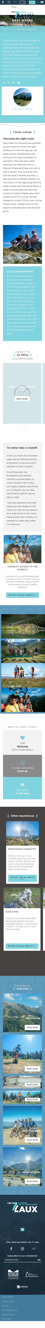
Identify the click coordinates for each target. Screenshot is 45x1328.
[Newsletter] (15, 2)
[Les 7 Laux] (23, 1211)
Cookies (5, 1306)
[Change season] (23, 2)
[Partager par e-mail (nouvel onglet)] (19, 83)
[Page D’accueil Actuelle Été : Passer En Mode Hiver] (23, 2)
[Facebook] (3, 2)
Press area (6, 1319)
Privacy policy (8, 1301)
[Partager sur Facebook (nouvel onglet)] (3, 83)
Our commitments (9, 1310)
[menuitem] (22, 15)
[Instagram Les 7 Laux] (9, 2)
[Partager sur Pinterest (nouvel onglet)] (13, 83)
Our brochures (8, 1314)
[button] (37, 2)
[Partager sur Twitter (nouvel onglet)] (9, 83)
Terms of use (7, 1297)
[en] (42, 2)
